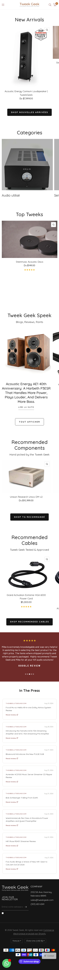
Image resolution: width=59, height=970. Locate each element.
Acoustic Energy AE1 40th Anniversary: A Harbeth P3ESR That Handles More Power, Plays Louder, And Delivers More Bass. (26, 393)
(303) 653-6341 (37, 904)
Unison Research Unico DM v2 (26, 496)
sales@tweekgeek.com (42, 900)
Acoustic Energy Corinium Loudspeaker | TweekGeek (26, 93)
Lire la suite (26, 407)
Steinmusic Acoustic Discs (29, 261)
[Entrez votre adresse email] (26, 906)
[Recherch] (50, 5)
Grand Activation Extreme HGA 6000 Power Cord (26, 597)
